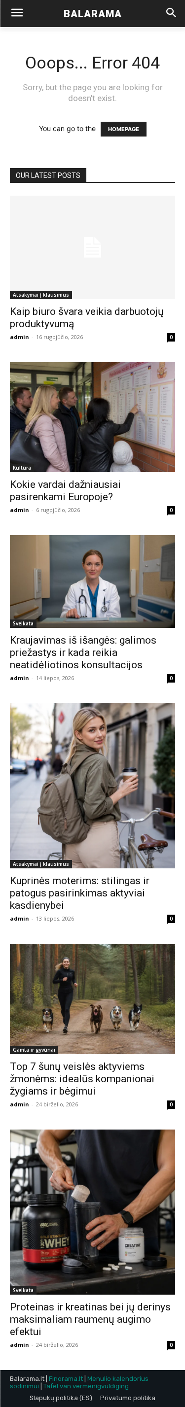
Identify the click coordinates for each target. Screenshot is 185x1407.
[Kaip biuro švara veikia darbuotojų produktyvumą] (92, 247)
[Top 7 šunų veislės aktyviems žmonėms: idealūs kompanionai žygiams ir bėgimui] (92, 999)
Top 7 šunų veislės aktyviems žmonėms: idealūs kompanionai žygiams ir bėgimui (82, 1079)
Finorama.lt (66, 1378)
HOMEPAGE (123, 129)
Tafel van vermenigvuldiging (86, 1386)
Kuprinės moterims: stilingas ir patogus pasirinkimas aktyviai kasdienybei (79, 893)
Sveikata (23, 623)
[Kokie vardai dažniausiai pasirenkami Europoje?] (92, 417)
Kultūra (22, 467)
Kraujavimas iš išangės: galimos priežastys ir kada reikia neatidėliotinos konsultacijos (83, 652)
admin (19, 337)
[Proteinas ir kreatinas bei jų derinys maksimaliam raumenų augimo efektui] (92, 1212)
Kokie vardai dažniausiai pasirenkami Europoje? (65, 491)
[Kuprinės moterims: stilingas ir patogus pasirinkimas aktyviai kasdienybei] (92, 785)
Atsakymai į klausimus (41, 294)
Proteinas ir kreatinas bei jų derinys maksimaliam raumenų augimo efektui (90, 1319)
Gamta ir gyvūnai (34, 1049)
